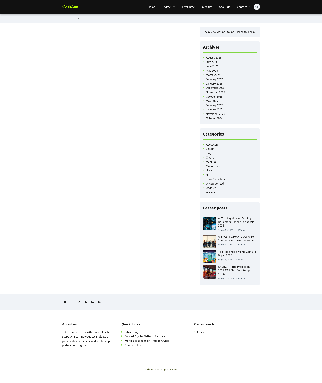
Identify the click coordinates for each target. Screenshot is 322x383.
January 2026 (214, 83)
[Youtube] (65, 302)
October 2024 (214, 118)
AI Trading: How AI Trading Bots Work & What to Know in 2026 (236, 222)
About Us (224, 6)
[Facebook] (72, 302)
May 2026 (212, 70)
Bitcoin (210, 148)
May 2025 (212, 100)
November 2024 (215, 113)
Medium (207, 6)
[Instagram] (86, 302)
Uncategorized (215, 183)
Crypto (210, 157)
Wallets (210, 192)
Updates (211, 187)
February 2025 (214, 105)
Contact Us (244, 6)
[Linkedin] (93, 302)
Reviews (167, 6)
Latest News (188, 6)
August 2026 (213, 57)
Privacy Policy (132, 345)
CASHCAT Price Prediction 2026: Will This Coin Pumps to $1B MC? (236, 270)
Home (151, 6)
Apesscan (212, 144)
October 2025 (214, 96)
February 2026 (214, 79)
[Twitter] (79, 302)
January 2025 (214, 109)
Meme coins (213, 166)
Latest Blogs (132, 332)
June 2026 (212, 66)
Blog (208, 153)
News (209, 170)
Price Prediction (215, 179)
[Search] (257, 7)
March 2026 (213, 74)
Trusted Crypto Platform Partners (144, 336)
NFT (208, 174)
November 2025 (215, 92)
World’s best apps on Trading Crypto (146, 340)
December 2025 (215, 87)
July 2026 (212, 61)
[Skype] (99, 302)
